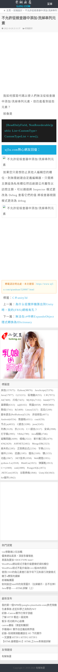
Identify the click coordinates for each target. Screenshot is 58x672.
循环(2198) (7, 453)
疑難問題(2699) (9, 438)
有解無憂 (6, 656)
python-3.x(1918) (10, 463)
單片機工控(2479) (43, 438)
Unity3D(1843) (46, 472)
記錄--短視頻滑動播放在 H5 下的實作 (22, 633)
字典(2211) (44, 448)
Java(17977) (7, 395)
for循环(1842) (8, 477)
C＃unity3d (20, 297)
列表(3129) (7, 429)
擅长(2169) (34, 453)
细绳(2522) (25, 438)
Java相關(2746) (39, 434)
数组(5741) (7, 409)
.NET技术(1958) (23, 458)
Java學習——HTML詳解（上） (18, 588)
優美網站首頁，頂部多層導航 (17, 556)
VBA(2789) (23, 434)
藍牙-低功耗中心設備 (13, 621)
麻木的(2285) (8, 448)
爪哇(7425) (18, 400)
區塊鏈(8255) (35, 395)
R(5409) (19, 409)
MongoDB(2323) (40, 443)
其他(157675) (8, 390)
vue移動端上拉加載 (12, 552)
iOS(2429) (6, 443)
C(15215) (20, 395)
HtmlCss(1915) (28, 463)
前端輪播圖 (8, 580)
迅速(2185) (20, 453)
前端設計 (17, 10)
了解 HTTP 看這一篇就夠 (15, 617)
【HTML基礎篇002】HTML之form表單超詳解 (26, 641)
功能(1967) (7, 458)
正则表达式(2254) (26, 448)
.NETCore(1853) (9, 472)
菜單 (49, 4)
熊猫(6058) (35, 405)
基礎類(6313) (8, 405)
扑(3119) (19, 429)
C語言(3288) (23, 424)
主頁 (8, 10)
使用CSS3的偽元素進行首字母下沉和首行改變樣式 (29, 572)
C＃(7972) (49, 395)
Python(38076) (25, 390)
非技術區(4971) (40, 414)
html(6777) (49, 400)
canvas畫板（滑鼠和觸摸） (16, 625)
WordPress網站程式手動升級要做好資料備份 (25, 564)
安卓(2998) (50, 429)
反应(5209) (46, 409)
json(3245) (38, 424)
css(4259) (39, 419)
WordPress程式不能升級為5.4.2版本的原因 (24, 568)
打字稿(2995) (8, 434)
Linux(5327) (31, 409)
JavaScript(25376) (44, 390)
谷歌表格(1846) (28, 472)
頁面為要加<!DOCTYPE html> (18, 560)
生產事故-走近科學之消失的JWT (19, 609)
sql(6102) (22, 405)
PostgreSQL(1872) (36, 468)
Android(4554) (8, 419)
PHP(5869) (48, 405)
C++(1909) (6, 468)
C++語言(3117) (34, 429)
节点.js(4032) (8, 424)
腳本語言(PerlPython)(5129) (15, 414)
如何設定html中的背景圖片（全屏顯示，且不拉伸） (29, 584)
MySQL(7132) (33, 400)
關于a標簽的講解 (11, 576)
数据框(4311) (25, 419)
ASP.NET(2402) (22, 443)
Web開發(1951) (42, 458)
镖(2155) (47, 453)
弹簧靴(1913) (46, 463)
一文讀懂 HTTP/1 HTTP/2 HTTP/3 (19, 637)
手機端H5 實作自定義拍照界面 (18, 629)
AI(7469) (5, 400)
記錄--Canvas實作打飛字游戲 (17, 613)
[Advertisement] (29, 511)
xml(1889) (19, 468)
